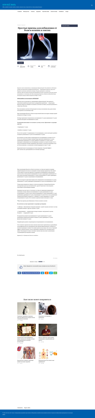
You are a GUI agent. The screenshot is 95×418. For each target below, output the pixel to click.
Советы (33, 11)
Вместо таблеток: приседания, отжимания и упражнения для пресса (46, 339)
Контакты (20, 407)
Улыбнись (61, 11)
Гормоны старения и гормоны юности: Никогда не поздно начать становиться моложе (26, 318)
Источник (55, 258)
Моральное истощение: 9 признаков (45, 317)
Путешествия (45, 11)
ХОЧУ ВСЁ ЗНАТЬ (9, 5)
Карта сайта (27, 407)
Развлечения (54, 11)
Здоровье (38, 11)
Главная (20, 11)
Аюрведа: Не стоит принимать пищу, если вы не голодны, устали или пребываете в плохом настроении (26, 339)
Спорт (66, 11)
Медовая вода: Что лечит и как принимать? (46, 361)
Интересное (26, 11)
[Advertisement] (44, 19)
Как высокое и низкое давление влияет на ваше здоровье (25, 361)
